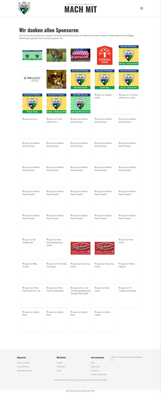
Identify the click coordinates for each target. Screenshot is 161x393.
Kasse (59, 371)
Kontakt (59, 363)
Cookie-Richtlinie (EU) (99, 374)
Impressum (95, 371)
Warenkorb (61, 367)
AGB (92, 363)
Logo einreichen (23, 367)
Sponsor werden (23, 363)
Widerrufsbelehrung (24, 371)
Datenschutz (95, 367)
